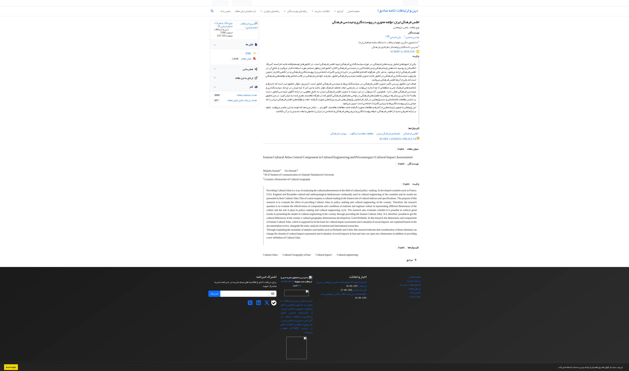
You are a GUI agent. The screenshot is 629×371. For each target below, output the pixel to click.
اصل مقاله (242, 58)
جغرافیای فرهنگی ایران (388, 133)
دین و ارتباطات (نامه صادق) (398, 10)
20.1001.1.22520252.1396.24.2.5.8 (398, 138)
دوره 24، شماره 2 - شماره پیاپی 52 (222, 25)
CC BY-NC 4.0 (288, 281)
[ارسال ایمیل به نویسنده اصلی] (388, 36)
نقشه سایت (415, 296)
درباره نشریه (414, 280)
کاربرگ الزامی (360, 289)
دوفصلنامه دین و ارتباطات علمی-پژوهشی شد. (343, 293)
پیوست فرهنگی (338, 133)
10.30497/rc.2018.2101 (402, 51)
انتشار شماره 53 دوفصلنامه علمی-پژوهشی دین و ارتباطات (342, 284)
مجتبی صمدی (412, 37)
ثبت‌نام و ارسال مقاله (245, 11)
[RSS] (250, 303)
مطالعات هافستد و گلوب (361, 133)
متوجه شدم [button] (11, 367)
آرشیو (340, 11)
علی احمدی (395, 37)
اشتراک (214, 293)
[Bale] (273, 303)
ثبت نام (219, 3)
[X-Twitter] (267, 303)
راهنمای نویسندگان (297, 11)
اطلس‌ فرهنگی (410, 133)
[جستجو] (213, 11)
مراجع (410, 259)
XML (248, 53)
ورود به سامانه (241, 3)
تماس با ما (226, 11)
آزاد (299, 285)
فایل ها (249, 44)
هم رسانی (248, 69)
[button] (556, 367)
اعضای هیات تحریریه (410, 284)
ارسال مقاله (415, 288)
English (409, 3)
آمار (251, 86)
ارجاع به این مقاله (244, 78)
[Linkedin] (258, 303)
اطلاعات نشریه (321, 11)
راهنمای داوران (271, 11)
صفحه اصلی (353, 11)
